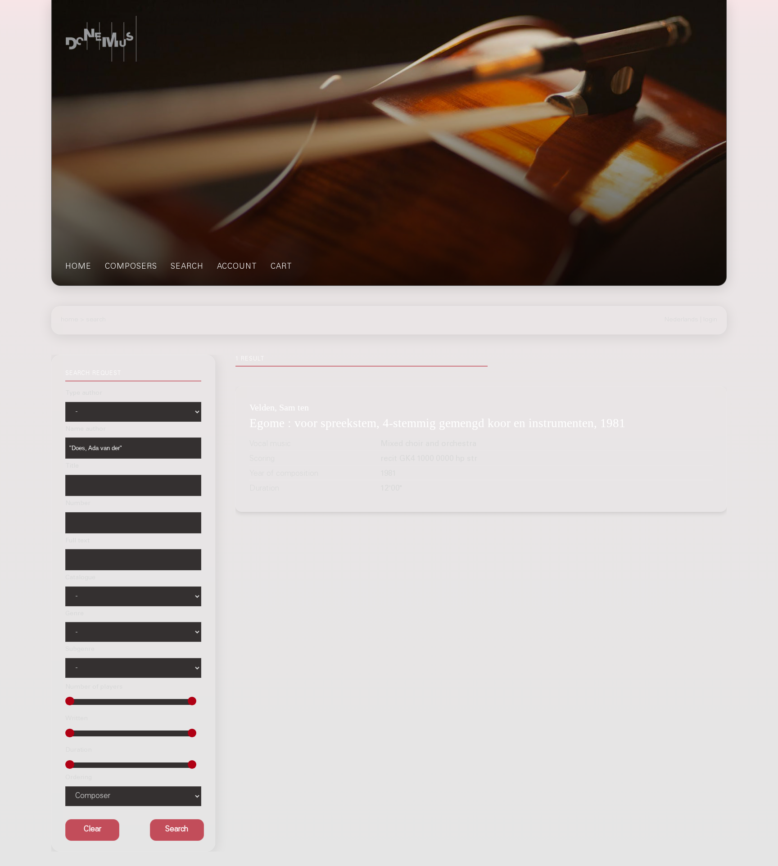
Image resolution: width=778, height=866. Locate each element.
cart (281, 267)
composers (131, 267)
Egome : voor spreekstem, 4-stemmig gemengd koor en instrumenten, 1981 (437, 423)
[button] (177, 830)
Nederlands (681, 320)
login (710, 320)
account (237, 267)
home (78, 267)
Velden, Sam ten (279, 407)
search (187, 267)
